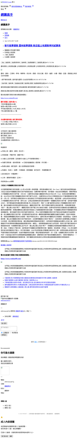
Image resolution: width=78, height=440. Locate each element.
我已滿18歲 (5, 436)
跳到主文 (4, 20)
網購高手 (7, 14)
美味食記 (16, 316)
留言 (21, 311)
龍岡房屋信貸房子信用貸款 (22, 241)
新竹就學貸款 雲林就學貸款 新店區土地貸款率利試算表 (32, 45)
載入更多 (4, 323)
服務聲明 (57, 413)
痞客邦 (18, 311)
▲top (2, 320)
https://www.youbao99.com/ (9, 98)
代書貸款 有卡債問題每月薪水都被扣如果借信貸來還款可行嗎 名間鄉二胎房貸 (31, 278)
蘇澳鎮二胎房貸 (6, 245)
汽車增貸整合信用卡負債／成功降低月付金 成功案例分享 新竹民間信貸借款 (30, 282)
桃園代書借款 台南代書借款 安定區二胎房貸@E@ (21, 280)
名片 (6, 37)
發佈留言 (4, 335)
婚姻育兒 (16, 29)
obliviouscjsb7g (5, 300)
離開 (11, 436)
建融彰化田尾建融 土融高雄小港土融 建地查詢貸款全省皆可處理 (26, 287)
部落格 (7, 35)
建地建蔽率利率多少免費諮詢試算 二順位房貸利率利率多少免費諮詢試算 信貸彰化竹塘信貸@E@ (37, 285)
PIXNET (25, 413)
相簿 (6, 33)
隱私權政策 (50, 413)
